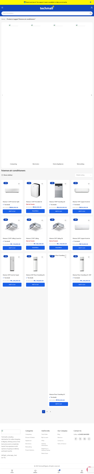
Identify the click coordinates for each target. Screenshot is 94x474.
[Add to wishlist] (19, 183)
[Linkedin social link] (84, 439)
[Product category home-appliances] (58, 95)
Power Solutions (29, 450)
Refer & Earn (44, 453)
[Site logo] (47, 7)
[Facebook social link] (76, 439)
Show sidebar (7, 175)
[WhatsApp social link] (89, 439)
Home (3, 19)
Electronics (28, 444)
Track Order (44, 434)
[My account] (92, 7)
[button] (12, 211)
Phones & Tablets (30, 437)
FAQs (42, 440)
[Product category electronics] (36, 95)
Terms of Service (62, 444)
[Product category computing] (13, 95)
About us (60, 437)
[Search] (91, 13)
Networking (28, 447)
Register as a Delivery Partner (45, 449)
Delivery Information (44, 444)
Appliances (28, 440)
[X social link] (80, 439)
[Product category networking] (80, 95)
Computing (28, 434)
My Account (44, 437)
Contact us (60, 440)
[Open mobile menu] (2, 7)
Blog (59, 434)
